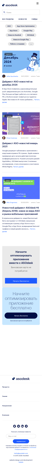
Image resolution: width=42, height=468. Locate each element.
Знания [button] (4, 396)
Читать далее (18, 166)
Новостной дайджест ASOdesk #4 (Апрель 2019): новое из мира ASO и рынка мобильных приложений (21, 210)
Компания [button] (5, 415)
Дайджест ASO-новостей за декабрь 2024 (17, 83)
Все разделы (8, 19)
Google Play (28, 30)
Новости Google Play (21, 39)
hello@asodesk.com (21, 453)
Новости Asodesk (14, 35)
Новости (22, 19)
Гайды (34, 19)
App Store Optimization (26, 26)
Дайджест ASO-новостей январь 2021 (20, 145)
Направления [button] (7, 406)
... (31, 44)
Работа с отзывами (17, 44)
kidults (21, 462)
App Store (13, 30)
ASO (9, 26)
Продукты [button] (5, 387)
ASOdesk (30, 35)
